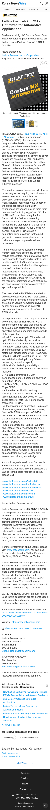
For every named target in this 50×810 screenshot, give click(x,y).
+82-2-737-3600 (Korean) (25, 794)
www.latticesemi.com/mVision (19, 493)
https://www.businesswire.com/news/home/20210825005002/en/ (25, 614)
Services (25, 778)
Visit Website (25, 763)
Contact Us (25, 789)
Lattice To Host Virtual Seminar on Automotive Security (20, 707)
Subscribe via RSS (11, 756)
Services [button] (20, 9)
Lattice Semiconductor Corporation (20, 55)
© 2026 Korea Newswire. (25, 806)
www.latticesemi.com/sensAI (18, 496)
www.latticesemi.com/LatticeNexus (21, 484)
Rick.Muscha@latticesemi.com (18, 666)
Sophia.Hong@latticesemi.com (18, 650)
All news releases (11, 724)
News (25, 783)
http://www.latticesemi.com (26, 622)
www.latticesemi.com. (18, 549)
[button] (41, 3)
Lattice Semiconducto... (29, 737)
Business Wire (33, 133)
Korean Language (25, 803)
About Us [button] (33, 9)
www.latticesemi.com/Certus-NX (20, 481)
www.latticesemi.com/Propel (18, 490)
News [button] (7, 9)
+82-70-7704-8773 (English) (26, 798)
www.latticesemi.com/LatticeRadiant (22, 487)
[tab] (25, 778)
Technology (9, 737)
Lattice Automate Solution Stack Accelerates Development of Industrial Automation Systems (25, 717)
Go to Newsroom (10, 753)
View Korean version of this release (23, 628)
